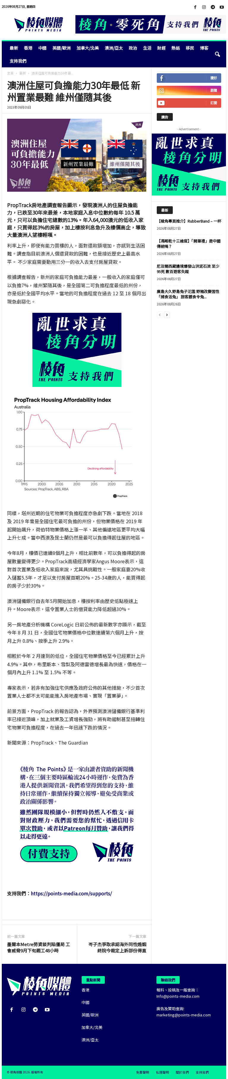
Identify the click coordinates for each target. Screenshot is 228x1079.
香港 (28, 48)
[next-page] (167, 314)
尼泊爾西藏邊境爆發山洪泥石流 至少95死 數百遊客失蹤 (188, 268)
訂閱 (213, 103)
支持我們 (18, 61)
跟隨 (213, 90)
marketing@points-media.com (183, 1015)
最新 (14, 48)
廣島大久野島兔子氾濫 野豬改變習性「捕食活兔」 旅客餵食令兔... (188, 293)
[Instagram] (204, 7)
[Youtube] (221, 7)
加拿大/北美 (88, 48)
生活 (147, 48)
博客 (204, 48)
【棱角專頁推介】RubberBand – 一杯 (189, 221)
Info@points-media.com (178, 996)
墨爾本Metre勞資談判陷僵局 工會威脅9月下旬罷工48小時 (38, 947)
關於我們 (182, 1072)
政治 (133, 48)
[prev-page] (160, 314)
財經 (161, 48)
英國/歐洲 (62, 48)
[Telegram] (212, 7)
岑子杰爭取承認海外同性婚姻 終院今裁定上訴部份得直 (117, 947)
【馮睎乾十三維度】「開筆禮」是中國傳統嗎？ (189, 243)
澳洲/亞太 (114, 48)
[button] (217, 54)
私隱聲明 (162, 1072)
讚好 (213, 78)
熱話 (176, 48)
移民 (190, 48)
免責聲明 (142, 1072)
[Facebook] (195, 7)
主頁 (10, 73)
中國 (42, 48)
